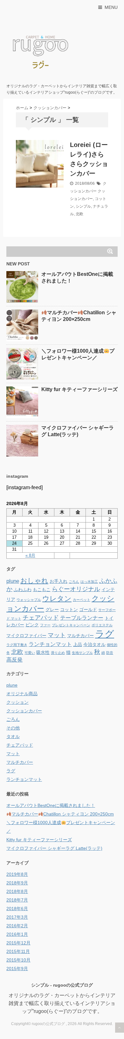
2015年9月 (17, 968)
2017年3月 (17, 917)
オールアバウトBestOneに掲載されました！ (50, 805)
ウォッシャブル (29, 600)
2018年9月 (17, 882)
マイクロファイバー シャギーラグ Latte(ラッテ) (54, 848)
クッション (17, 702)
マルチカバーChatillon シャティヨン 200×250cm (62, 813)
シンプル (83, 206)
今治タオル (94, 644)
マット (57, 635)
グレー (52, 609)
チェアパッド (41, 617)
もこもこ (42, 589)
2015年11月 (18, 951)
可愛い (29, 653)
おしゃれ (34, 580)
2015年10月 (18, 959)
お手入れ (58, 581)
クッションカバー (24, 710)
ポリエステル (102, 625)
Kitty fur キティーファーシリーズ (79, 389)
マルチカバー (80, 635)
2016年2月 (17, 925)
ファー (45, 625)
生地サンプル (82, 653)
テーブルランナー (81, 618)
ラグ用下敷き (16, 645)
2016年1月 (17, 934)
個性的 (112, 645)
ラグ (104, 634)
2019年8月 (17, 874)
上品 (77, 644)
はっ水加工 (89, 581)
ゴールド (88, 609)
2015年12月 (18, 942)
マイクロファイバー (26, 635)
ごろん (74, 581)
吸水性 (43, 652)
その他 (13, 727)
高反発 (14, 660)
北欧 (79, 214)
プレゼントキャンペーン (71, 625)
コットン (69, 609)
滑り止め (58, 653)
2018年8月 (17, 891)
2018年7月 (17, 899)
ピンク (32, 624)
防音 (109, 653)
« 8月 (30, 555)
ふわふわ (22, 589)
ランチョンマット (50, 644)
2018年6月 (17, 908)
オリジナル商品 (22, 693)
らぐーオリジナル (76, 589)
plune (12, 581)
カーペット (81, 600)
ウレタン (57, 599)
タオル (13, 736)
